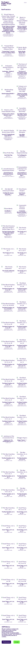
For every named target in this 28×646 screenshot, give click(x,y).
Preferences (6, 642)
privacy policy (15, 633)
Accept (17, 642)
